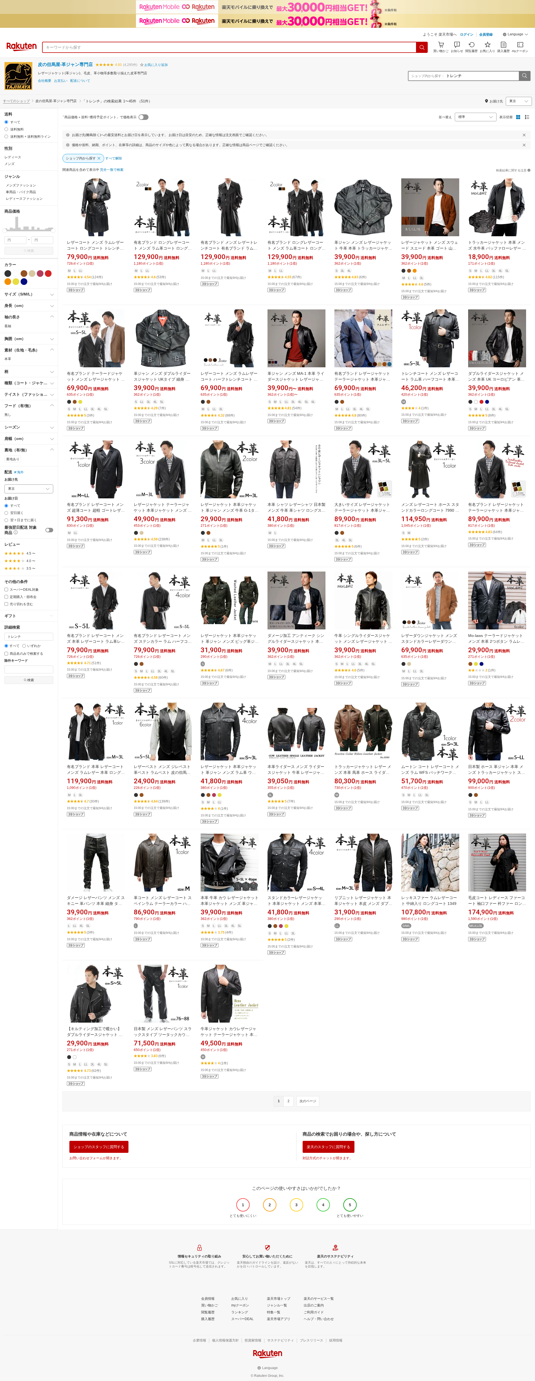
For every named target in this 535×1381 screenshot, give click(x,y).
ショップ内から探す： (428, 76)
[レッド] (48, 273)
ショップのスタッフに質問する (99, 1147)
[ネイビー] (24, 281)
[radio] (6, 122)
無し (7, 415)
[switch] (49, 530)
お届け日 (11, 498)
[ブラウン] (24, 273)
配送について (80, 81)
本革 (7, 359)
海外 (20, 472)
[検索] (422, 47)
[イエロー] (16, 281)
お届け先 (11, 479)
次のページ (308, 1101)
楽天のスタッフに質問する (328, 1147)
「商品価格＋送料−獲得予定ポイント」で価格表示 (99, 117)
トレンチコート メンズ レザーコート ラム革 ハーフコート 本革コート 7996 (430, 379)
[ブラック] (7, 273)
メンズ (9, 164)
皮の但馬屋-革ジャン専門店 (65, 64)
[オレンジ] (7, 281)
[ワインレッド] (40, 273)
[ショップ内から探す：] (524, 76)
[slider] (5, 231)
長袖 (7, 326)
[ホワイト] (16, 273)
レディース (12, 157)
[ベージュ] (32, 273)
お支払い (60, 81)
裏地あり (13, 459)
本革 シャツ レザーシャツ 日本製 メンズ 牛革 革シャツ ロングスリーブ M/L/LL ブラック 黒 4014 (296, 510)
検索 (30, 251)
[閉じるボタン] (524, 135)
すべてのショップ (16, 101)
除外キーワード (16, 661)
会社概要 (44, 81)
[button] (515, 35)
